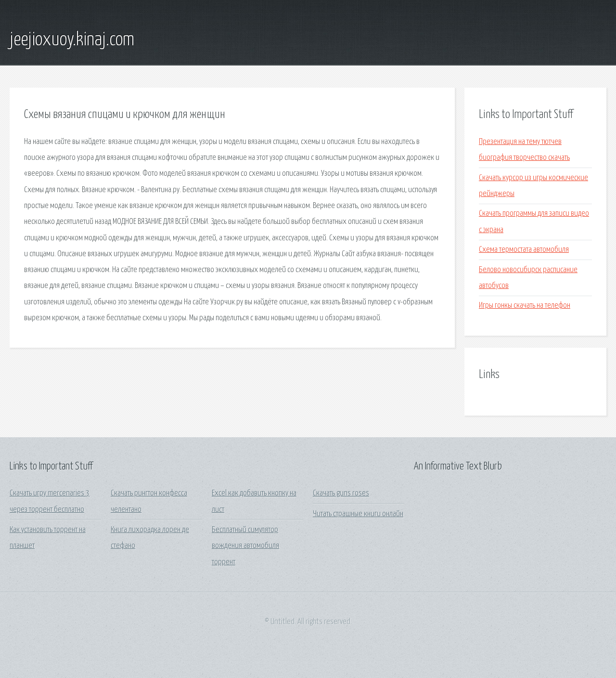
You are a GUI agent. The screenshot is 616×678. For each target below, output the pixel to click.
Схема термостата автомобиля (524, 250)
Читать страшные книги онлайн (358, 514)
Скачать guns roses (341, 493)
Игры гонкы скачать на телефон (524, 305)
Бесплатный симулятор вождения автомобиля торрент (245, 546)
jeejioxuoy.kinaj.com (72, 40)
